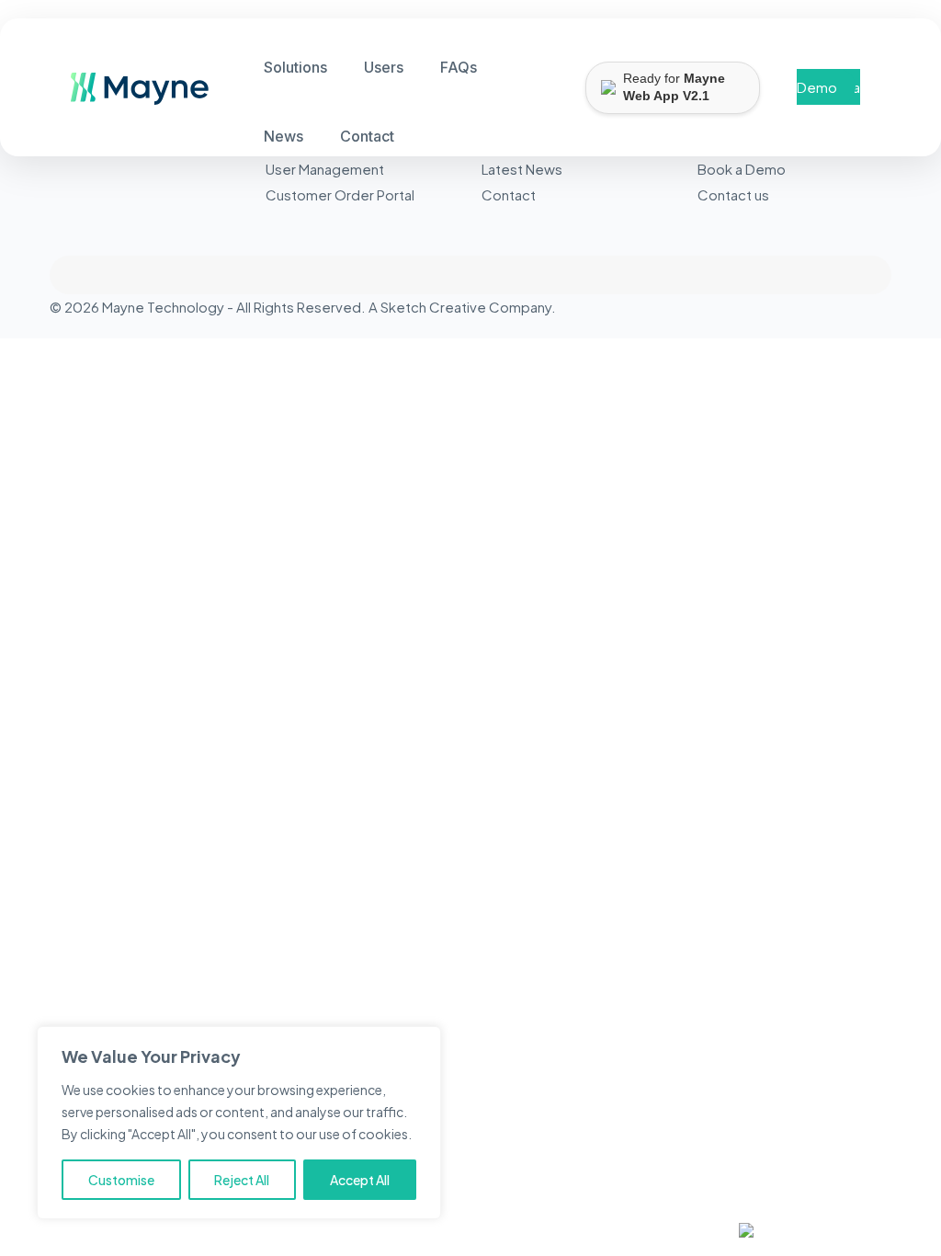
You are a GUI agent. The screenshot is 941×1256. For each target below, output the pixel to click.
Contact (509, 194)
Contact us (733, 194)
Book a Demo (828, 87)
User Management (325, 168)
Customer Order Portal (340, 194)
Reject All (241, 1179)
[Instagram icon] (866, 306)
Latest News (522, 168)
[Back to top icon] (470, 275)
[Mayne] (133, 99)
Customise (121, 1179)
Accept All (360, 1179)
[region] (239, 1122)
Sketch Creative (433, 306)
